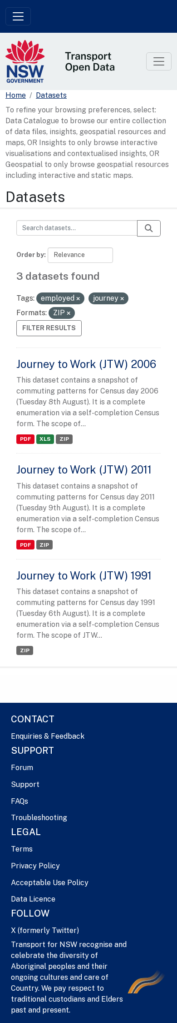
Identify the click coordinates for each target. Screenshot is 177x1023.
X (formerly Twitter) (45, 930)
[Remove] (78, 299)
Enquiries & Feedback (47, 736)
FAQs (19, 801)
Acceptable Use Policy (49, 882)
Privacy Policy (35, 866)
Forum (22, 767)
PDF (25, 439)
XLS (44, 439)
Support (25, 784)
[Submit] (149, 228)
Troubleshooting (39, 817)
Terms (22, 849)
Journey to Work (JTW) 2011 (84, 469)
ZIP (64, 439)
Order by (30, 254)
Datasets (51, 95)
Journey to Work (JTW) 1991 (84, 575)
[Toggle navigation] (18, 16)
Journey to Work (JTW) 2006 (86, 364)
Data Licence (33, 899)
